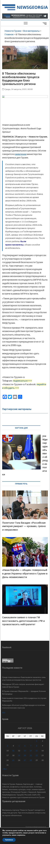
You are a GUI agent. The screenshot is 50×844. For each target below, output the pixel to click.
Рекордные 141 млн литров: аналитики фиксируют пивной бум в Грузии (23, 685)
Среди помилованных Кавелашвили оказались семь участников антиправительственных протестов (24, 678)
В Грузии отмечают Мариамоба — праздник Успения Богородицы (24, 692)
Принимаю (9, 840)
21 (31, 755)
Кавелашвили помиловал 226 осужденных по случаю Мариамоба (24, 699)
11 (13, 750)
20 (25, 755)
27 (25, 760)
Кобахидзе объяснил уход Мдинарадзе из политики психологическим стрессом (23, 706)
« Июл (4, 769)
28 (31, 760)
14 (31, 750)
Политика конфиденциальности (36, 827)
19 (19, 755)
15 (37, 750)
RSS (3, 712)
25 (13, 760)
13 (25, 750)
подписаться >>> (22, 380)
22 (37, 755)
